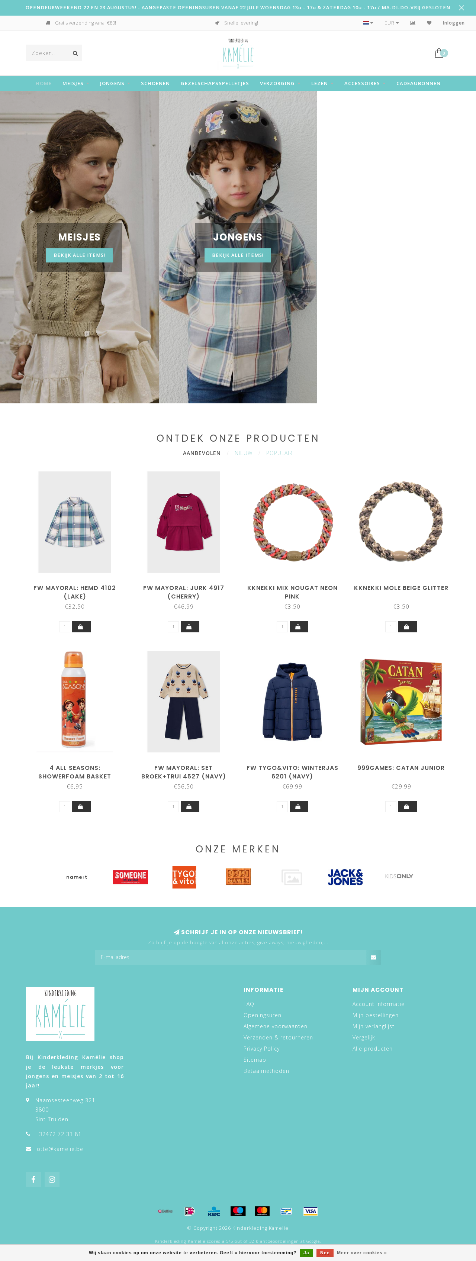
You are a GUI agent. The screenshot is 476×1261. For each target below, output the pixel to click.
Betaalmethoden (266, 1070)
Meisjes (73, 83)
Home (44, 83)
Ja (306, 1252)
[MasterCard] (262, 1211)
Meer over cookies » (362, 1252)
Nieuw (244, 453)
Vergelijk (364, 1037)
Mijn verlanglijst (374, 1026)
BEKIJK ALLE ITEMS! (238, 255)
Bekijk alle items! (79, 255)
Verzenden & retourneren (278, 1037)
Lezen (319, 83)
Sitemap (255, 1059)
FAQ (249, 1003)
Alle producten (373, 1048)
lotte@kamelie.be (59, 1148)
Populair (279, 453)
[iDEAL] (189, 1211)
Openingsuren (263, 1015)
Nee (325, 1252)
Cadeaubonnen (418, 83)
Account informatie (379, 1003)
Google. (313, 1241)
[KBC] (214, 1211)
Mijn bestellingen (376, 1015)
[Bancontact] (286, 1211)
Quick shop (78, 585)
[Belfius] (165, 1211)
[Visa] (310, 1211)
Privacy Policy (262, 1048)
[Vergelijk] (413, 23)
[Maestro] (238, 1211)
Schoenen (155, 83)
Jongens (112, 83)
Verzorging (277, 83)
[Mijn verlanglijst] (429, 23)
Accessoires (362, 83)
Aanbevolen (202, 453)
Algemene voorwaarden (276, 1026)
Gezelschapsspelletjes (215, 83)
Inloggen (454, 23)
